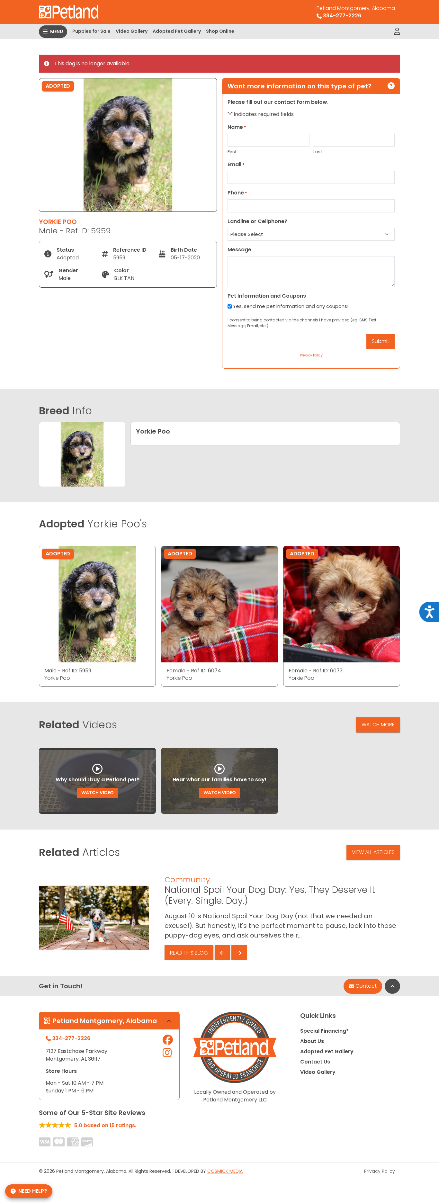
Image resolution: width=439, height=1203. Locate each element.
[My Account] (397, 31)
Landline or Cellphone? (257, 221)
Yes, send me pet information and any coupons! (290, 306)
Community (187, 879)
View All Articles (373, 852)
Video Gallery (132, 31)
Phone (237, 192)
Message (239, 249)
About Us (312, 1041)
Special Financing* (324, 1031)
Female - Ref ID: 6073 (316, 670)
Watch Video (97, 792)
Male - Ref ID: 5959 (67, 670)
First (232, 151)
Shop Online (220, 31)
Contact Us (315, 1061)
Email (236, 164)
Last (318, 151)
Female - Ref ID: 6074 (193, 670)
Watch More (378, 724)
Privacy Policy (379, 1171)
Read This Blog (189, 952)
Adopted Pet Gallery (177, 31)
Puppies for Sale (91, 31)
